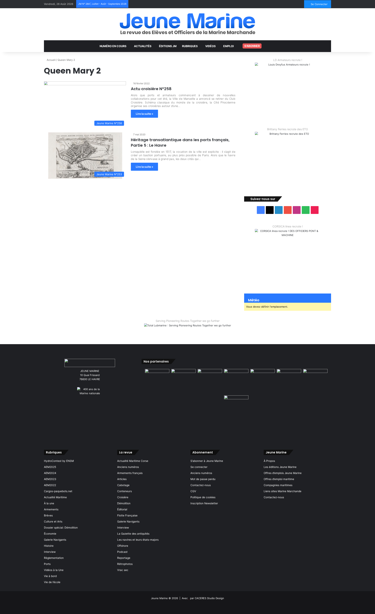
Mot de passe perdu (202, 479)
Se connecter (198, 467)
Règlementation (54, 557)
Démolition (123, 503)
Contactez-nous (200, 485)
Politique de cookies (202, 497)
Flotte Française (127, 515)
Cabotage (123, 485)
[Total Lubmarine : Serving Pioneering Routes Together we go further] (187, 328)
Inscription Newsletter (204, 503)
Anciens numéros (128, 467)
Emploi (228, 46)
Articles (122, 479)
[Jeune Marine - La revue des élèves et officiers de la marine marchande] (187, 23)
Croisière (122, 497)
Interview (50, 551)
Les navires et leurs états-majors (138, 539)
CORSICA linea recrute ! (287, 226)
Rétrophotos (125, 564)
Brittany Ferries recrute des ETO (287, 129)
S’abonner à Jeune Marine (206, 460)
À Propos (269, 460)
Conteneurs (124, 491)
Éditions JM (168, 46)
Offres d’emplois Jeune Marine (283, 473)
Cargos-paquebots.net (58, 491)
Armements (51, 509)
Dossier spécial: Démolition (61, 527)
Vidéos (210, 46)
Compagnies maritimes (278, 485)
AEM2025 (50, 467)
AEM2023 (50, 479)
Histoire (49, 545)
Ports (47, 564)
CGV (193, 491)
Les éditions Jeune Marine (280, 467)
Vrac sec (122, 570)
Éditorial (122, 509)
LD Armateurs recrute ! (287, 60)
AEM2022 (50, 485)
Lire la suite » (144, 113)
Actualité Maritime (55, 497)
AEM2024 (50, 473)
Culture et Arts (53, 521)
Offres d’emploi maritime (279, 479)
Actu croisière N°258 (151, 89)
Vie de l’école (52, 582)
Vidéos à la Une (53, 570)
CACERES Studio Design (209, 598)
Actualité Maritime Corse (132, 460)
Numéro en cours (113, 46)
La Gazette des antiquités (133, 533)
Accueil (50, 59)
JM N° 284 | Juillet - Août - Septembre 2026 (102, 3)
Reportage (123, 557)
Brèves (48, 515)
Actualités (142, 46)
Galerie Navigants (55, 539)
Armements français (130, 473)
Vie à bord (50, 576)
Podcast (122, 551)
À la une (49, 503)
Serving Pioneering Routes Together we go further (188, 320)
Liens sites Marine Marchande (282, 491)
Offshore (122, 545)
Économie (50, 533)
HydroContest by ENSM (59, 460)
